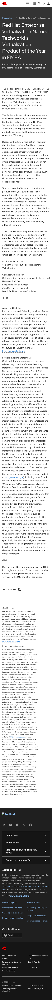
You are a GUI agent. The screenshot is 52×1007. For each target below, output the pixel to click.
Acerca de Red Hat (9, 955)
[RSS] (19, 589)
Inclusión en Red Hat (10, 967)
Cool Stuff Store (34, 967)
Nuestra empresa (9, 902)
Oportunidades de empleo (38, 921)
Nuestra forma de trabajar (13, 907)
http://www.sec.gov (14, 477)
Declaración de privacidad (11, 985)
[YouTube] (10, 825)
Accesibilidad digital (35, 989)
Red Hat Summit (8, 971)
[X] (24, 825)
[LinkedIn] (4, 825)
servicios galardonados (19, 895)
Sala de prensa (33, 902)
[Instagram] (30, 825)
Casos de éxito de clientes (13, 913)
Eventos (5, 959)
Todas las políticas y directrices (9, 990)
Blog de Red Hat (34, 962)
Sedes (30, 959)
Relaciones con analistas (12, 918)
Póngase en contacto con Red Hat (11, 963)
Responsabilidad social (36, 915)
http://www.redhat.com (13, 351)
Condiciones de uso (35, 985)
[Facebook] (17, 825)
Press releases (8, 18)
